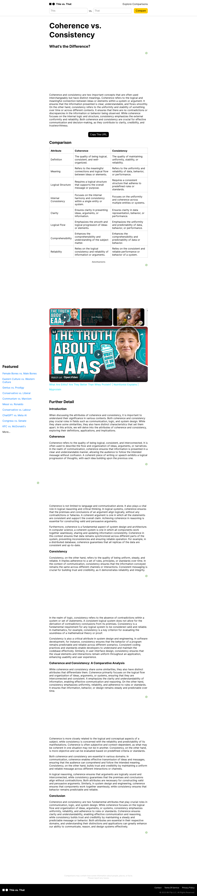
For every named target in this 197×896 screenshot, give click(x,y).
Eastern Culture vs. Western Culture (18, 380)
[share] (141, 334)
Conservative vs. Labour (16, 409)
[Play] (129, 317)
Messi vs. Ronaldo (12, 404)
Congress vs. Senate (14, 420)
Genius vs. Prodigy (13, 387)
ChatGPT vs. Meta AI (14, 415)
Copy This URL (98, 134)
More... (6, 431)
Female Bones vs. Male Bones (19, 373)
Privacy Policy (188, 887)
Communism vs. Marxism (17, 398)
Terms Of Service (171, 887)
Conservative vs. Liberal (16, 392)
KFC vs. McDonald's (14, 426)
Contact (158, 887)
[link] (54, 332)
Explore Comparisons (135, 4)
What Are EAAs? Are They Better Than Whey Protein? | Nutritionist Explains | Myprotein (98, 331)
